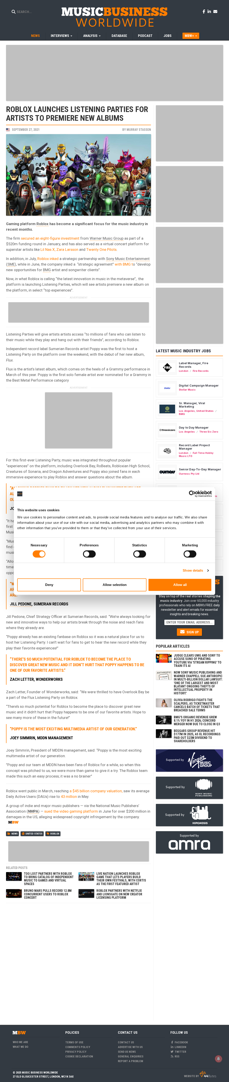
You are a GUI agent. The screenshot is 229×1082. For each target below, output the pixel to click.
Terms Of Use (74, 1042)
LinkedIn (180, 1047)
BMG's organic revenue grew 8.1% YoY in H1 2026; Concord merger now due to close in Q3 (197, 720)
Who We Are (20, 1042)
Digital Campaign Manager (199, 385)
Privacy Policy (75, 1051)
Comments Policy (77, 1047)
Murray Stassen (139, 129)
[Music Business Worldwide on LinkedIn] (210, 11)
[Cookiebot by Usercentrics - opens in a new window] (192, 493)
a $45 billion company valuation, (96, 791)
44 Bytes (207, 1074)
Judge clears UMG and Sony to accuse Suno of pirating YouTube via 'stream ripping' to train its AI (197, 661)
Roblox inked (48, 258)
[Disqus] (78, 961)
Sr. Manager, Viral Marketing (192, 404)
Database (119, 36)
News (35, 36)
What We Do (20, 1046)
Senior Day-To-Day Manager (200, 469)
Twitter (180, 1051)
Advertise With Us (130, 1047)
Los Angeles (187, 410)
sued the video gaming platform (71, 811)
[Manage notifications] (218, 1058)
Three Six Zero (208, 431)
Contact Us (126, 1042)
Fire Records (201, 370)
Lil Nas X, (47, 249)
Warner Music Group (106, 238)
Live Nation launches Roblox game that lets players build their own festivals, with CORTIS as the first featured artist (121, 879)
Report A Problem (130, 1061)
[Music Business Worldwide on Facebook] (205, 11)
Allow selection (115, 585)
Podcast (145, 36)
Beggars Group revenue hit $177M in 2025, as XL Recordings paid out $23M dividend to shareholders (197, 736)
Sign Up (192, 632)
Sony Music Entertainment (128, 258)
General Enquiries (130, 1056)
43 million (69, 796)
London (183, 370)
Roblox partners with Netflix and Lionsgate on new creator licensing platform (119, 894)
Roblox (42, 224)
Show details (193, 570)
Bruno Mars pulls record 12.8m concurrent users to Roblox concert (48, 894)
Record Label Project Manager (194, 446)
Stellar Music (187, 389)
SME (11, 264)
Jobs (167, 36)
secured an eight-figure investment (50, 238)
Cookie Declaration (79, 1056)
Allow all (180, 585)
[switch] (89, 554)
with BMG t (124, 264)
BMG (47, 270)
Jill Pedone (21, 604)
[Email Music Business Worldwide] (215, 11)
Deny (49, 585)
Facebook (181, 1042)
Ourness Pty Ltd (189, 473)
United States (33, 833)
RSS (176, 1056)
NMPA (33, 811)
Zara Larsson (67, 249)
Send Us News (127, 1051)
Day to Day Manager (194, 427)
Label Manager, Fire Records (193, 364)
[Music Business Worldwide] (114, 17)
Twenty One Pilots (101, 249)
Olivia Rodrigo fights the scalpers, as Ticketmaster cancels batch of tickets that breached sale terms (197, 705)
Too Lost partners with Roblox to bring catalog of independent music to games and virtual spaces (49, 879)
